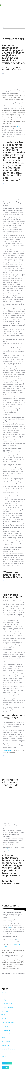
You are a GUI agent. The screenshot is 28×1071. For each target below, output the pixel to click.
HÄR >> (18, 126)
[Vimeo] (16, 977)
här (17, 939)
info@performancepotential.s (13, 849)
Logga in (6, 1067)
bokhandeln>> (12, 851)
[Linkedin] (12, 977)
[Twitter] (8, 977)
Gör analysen (7, 1063)
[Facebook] (4, 977)
